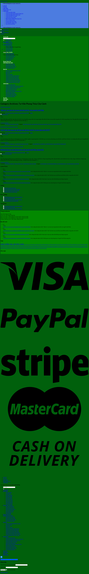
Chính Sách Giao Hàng (11, 17)
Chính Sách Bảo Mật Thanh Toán (13, 14)
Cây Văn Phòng (9, 49)
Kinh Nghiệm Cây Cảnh (11, 66)
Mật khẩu (3, 567)
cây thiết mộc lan (40, 245)
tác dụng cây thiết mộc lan (71, 247)
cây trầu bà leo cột (55, 245)
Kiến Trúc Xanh (9, 74)
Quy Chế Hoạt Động (10, 24)
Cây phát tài (23, 245)
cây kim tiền (69, 244)
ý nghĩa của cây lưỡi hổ (23, 248)
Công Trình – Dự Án (7, 52)
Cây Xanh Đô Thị (9, 58)
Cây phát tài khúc (28, 245)
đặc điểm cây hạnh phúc (31, 248)
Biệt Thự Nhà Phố (10, 53)
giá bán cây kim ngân (22, 247)
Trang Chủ (5, 36)
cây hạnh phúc (54, 244)
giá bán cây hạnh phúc (14, 247)
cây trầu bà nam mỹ (66, 245)
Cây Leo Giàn (9, 39)
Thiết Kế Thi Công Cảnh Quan (12, 75)
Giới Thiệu (5, 8)
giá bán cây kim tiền (28, 247)
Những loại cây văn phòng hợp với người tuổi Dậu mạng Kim (22, 150)
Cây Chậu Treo (9, 51)
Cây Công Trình (9, 48)
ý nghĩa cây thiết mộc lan (7, 248)
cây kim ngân (59, 244)
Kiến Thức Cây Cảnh (10, 65)
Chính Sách (5, 11)
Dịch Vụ (5, 69)
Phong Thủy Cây (7, 9)
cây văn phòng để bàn (52, 163)
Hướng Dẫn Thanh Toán (11, 22)
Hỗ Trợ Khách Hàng (10, 20)
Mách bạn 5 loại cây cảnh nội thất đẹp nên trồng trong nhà (16, 179)
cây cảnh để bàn (36, 144)
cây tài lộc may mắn (83, 245)
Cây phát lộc (7, 245)
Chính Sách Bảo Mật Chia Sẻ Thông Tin (14, 13)
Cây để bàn (8, 40)
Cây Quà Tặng (9, 45)
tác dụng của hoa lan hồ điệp (79, 247)
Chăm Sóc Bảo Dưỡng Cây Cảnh (13, 70)
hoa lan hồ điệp (54, 247)
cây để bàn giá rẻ (49, 144)
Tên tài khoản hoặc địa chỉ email (8, 564)
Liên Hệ (5, 5)
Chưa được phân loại (9, 144)
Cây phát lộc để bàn (18, 245)
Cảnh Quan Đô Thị (10, 54)
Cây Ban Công (9, 42)
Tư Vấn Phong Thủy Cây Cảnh (12, 82)
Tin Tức (5, 7)
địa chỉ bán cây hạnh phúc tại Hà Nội (41, 248)
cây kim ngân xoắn (64, 244)
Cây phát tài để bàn (34, 245)
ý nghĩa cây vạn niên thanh (15, 248)
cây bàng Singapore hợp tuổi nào (47, 244)
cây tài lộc (71, 245)
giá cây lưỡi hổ (49, 247)
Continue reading (5, 122)
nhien (31, 113)
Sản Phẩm (5, 38)
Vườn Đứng (8, 60)
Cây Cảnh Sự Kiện (10, 57)
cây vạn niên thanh (8, 247)
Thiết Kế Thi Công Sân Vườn (12, 77)
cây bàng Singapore (38, 244)
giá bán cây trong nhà (42, 124)
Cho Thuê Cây (9, 71)
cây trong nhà (34, 124)
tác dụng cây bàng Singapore (61, 247)
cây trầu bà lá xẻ (60, 245)
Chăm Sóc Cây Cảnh (10, 64)
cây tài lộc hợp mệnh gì (76, 245)
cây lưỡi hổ (3, 245)
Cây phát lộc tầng (12, 245)
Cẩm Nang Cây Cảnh (8, 62)
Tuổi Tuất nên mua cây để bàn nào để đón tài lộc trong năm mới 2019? (25, 130)
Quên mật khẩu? (4, 572)
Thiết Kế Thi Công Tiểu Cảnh (12, 78)
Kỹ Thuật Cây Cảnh (10, 68)
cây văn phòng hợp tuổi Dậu (73, 163)
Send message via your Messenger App (9, 559)
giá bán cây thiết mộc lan (36, 247)
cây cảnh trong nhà (27, 124)
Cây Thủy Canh (9, 47)
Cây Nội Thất (9, 44)
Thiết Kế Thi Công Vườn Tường (13, 81)
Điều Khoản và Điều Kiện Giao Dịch (14, 18)
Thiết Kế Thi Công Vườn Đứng (13, 79)
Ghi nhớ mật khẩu (11, 569)
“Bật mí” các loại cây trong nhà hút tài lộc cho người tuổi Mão (22, 110)
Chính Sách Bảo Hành (10, 12)
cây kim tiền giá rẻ (74, 244)
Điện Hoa (8, 73)
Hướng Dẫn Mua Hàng (11, 21)
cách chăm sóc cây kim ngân (12, 244)
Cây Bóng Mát (9, 43)
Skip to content (4, 1)
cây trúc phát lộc (45, 245)
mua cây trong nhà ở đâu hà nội (54, 124)
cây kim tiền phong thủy (81, 244)
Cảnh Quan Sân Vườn (10, 56)
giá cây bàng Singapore (43, 247)
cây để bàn (42, 144)
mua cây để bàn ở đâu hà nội (59, 144)
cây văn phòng (43, 163)
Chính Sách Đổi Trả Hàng (11, 16)
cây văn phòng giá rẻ (61, 163)
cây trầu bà (50, 245)
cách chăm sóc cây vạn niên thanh (29, 244)
